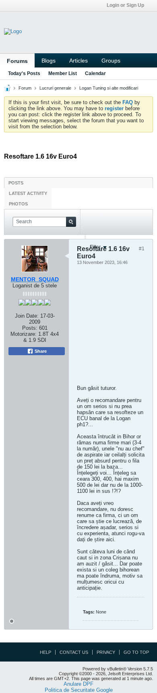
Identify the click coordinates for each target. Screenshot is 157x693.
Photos (18, 203)
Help (45, 652)
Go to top (136, 652)
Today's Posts (24, 73)
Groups (110, 60)
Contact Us (74, 652)
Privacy (106, 652)
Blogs (48, 60)
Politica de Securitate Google (79, 690)
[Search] (71, 222)
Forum (25, 88)
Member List (62, 73)
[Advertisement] (77, 327)
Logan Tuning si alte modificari (108, 88)
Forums (17, 61)
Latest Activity (28, 193)
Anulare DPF (78, 684)
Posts (15, 182)
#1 (142, 248)
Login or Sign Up (125, 5)
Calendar (95, 73)
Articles (78, 60)
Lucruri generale (55, 88)
